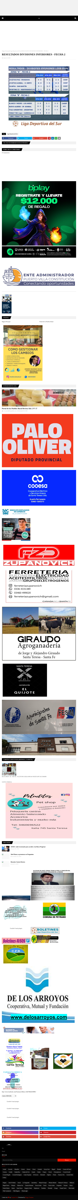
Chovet (50, 1172)
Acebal (4, 1169)
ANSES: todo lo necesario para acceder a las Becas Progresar (28, 847)
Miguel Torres (6, 1185)
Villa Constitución (7, 1191)
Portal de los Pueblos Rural (46, 321)
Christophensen (57, 1172)
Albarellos (16, 1169)
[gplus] (57, 1136)
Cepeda (33, 1172)
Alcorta (23, 1169)
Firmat (54, 1174)
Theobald (50, 1188)
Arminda (40, 1169)
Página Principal (5, 51)
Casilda (10, 1172)
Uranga (56, 1188)
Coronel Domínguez (17, 1174)
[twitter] (57, 1128)
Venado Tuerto (63, 1188)
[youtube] (20, 1136)
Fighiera (49, 1174)
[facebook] (20, 1128)
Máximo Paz (20, 1185)
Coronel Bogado (6, 1174)
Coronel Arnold (66, 1172)
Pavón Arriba (52, 1185)
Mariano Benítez (52, 1182)
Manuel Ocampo (43, 1182)
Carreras (5, 1172)
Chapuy (44, 1172)
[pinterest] (57, 1132)
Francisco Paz (61, 1174)
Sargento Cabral (28, 1188)
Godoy (4, 1177)
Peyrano (65, 1185)
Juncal (19, 1182)
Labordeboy (34, 1182)
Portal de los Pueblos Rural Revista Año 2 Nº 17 (19, 408)
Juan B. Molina (12, 1182)
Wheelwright (24, 1191)
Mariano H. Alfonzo (63, 1182)
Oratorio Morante (29, 1185)
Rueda (13, 1188)
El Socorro (35, 1174)
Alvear (33, 1169)
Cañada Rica (17, 1172)
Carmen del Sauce (67, 1169)
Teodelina (43, 1188)
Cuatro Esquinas (27, 1174)
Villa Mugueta (16, 1191)
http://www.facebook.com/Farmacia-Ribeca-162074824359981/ (19, 1092)
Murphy (13, 1185)
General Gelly (70, 1174)
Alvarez (28, 1169)
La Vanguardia (26, 1182)
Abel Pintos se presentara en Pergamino (22, 854)
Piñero (71, 1185)
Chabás (39, 1172)
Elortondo (42, 1174)
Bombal (59, 1169)
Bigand (53, 1169)
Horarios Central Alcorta (18, 862)
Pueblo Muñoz (6, 1188)
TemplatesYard (14, 1197)
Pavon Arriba (38, 1185)
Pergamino (59, 1185)
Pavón (44, 1185)
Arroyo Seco (47, 1169)
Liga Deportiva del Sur (15, 51)
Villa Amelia (71, 1188)
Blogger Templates (29, 1197)
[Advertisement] (39, 34)
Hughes (4, 1182)
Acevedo (10, 1169)
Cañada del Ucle (25, 1172)
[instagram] (20, 1132)
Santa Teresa (19, 1188)
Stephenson (36, 1188)
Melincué (72, 1182)
